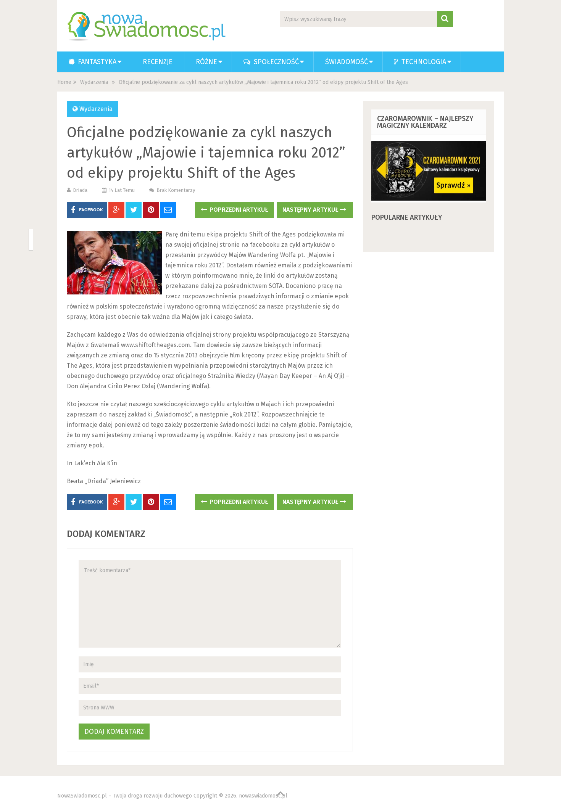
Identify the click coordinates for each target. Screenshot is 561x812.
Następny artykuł (311, 209)
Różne (206, 62)
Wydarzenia (94, 82)
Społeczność (275, 62)
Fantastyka (96, 62)
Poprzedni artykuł (238, 209)
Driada (80, 190)
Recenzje (157, 62)
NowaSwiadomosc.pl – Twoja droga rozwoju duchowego (124, 796)
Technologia (423, 62)
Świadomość (346, 62)
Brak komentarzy (175, 190)
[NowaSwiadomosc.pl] (148, 26)
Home (64, 82)
